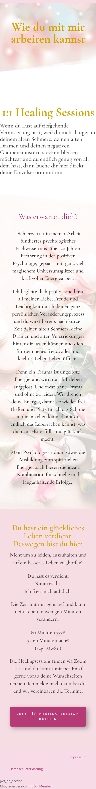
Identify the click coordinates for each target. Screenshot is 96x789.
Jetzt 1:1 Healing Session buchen (48, 716)
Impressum (77, 757)
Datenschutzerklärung (26, 769)
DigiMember (42, 786)
